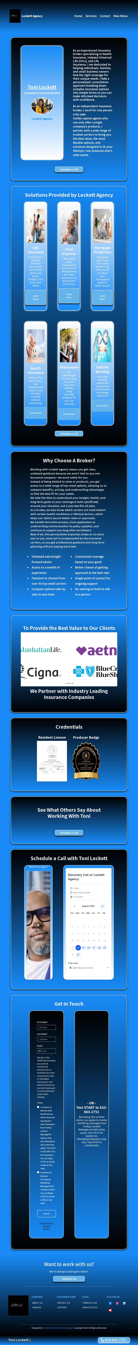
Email (40, 1045)
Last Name (42, 1034)
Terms (40, 1102)
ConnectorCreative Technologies (58, 1327)
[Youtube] (110, 1310)
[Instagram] (117, 1303)
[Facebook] (110, 1303)
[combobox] (89, 968)
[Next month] (102, 906)
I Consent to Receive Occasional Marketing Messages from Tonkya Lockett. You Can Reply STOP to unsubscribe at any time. (48, 1188)
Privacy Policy (46, 1223)
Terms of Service (46, 1227)
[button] (80, 892)
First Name (42, 1022)
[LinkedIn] (124, 1303)
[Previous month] (74, 906)
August (85, 906)
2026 (91, 906)
